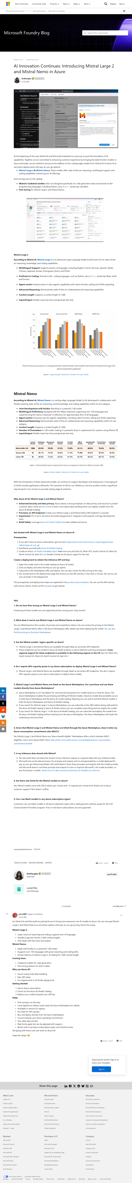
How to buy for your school (94, 1116)
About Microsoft (91, 1144)
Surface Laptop (7, 1103)
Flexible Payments (50, 1128)
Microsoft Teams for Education (95, 1108)
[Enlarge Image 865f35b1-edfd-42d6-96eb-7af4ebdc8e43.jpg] (65, 220)
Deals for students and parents (95, 1124)
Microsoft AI (7, 1140)
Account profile (49, 1099)
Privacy (28, 1179)
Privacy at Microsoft (92, 1152)
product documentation (78, 582)
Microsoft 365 (7, 1152)
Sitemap (5, 1179)
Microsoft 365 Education (93, 1112)
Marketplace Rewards (51, 1165)
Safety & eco (72, 1179)
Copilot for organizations (11, 1112)
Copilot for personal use (10, 1116)
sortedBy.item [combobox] (118, 906)
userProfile (112, 874)
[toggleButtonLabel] (124, 11)
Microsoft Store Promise (51, 1124)
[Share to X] (74, 1085)
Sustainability (90, 1169)
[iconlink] (19, 889)
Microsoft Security (8, 1144)
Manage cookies (38, 1179)
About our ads (92, 1179)
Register (113, 4)
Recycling (82, 1179)
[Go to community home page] (8, 4)
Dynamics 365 (7, 1148)
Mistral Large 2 (26, 170)
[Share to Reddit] (78, 1085)
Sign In (122, 4)
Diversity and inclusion (93, 1161)
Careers (88, 1140)
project (54, 551)
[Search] (105, 3)
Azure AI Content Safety (50, 522)
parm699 (23, 914)
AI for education (91, 1128)
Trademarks (61, 1179)
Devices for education (92, 1103)
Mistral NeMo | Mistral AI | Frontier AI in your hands (69, 472)
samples (48, 585)
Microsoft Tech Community (52, 1157)
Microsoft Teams (8, 1161)
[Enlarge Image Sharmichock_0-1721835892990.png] (66, 339)
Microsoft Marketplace (51, 1161)
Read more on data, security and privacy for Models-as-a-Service (71, 770)
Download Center (49, 1103)
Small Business (7, 1169)
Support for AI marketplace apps (54, 1152)
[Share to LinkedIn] (66, 1085)
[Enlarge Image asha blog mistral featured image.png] (66, 118)
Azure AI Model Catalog (51, 548)
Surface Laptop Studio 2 (10, 1108)
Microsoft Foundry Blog (56, 11)
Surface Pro (6, 1099)
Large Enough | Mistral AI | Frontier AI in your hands (69, 374)
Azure (46, 1140)
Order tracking (48, 1116)
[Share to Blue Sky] (83, 1085)
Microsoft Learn (49, 1148)
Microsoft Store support (51, 1108)
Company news (90, 1148)
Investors (88, 1157)
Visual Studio (48, 1169)
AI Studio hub (40, 551)
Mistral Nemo (43, 170)
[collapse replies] (7, 913)
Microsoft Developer (50, 1144)
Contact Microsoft (17, 1179)
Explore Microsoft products (11, 1124)
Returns (46, 1112)
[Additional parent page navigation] (28, 11)
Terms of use (50, 1179)
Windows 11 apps (8, 1128)
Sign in (101, 1069)
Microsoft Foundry (39, 11)
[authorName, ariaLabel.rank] (17, 80)
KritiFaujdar (27, 78)
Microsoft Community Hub (15, 11)
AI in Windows (7, 1120)
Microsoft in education (93, 1099)
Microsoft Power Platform (11, 1157)
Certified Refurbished (51, 1120)
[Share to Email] (91, 1085)
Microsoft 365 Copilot (10, 1165)
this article (46, 506)
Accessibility (89, 1165)
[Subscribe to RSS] (87, 1085)
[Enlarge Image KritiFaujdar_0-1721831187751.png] (66, 452)
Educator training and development (97, 1120)
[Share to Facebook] (70, 1085)
